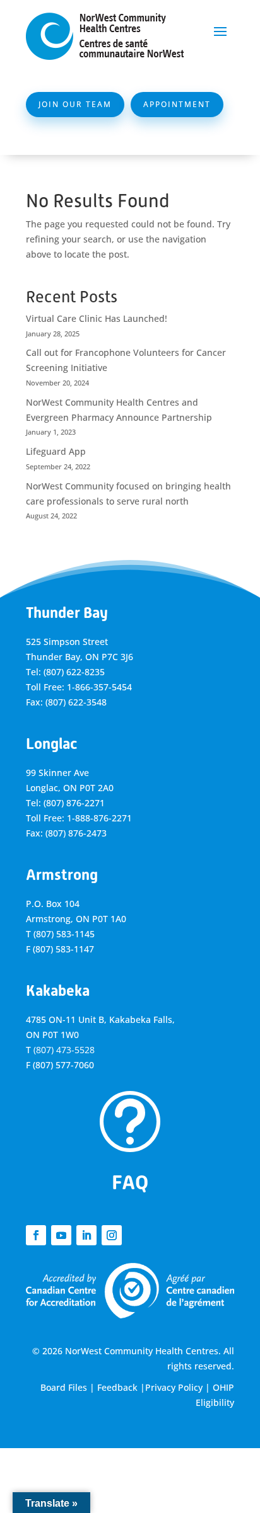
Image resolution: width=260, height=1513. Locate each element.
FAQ (130, 1182)
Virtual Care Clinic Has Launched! (96, 318)
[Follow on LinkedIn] (86, 1235)
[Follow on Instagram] (112, 1235)
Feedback (117, 1387)
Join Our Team (75, 104)
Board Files (63, 1387)
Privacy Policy (174, 1387)
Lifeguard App (56, 451)
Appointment (177, 104)
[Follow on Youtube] (61, 1235)
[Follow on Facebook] (36, 1235)
